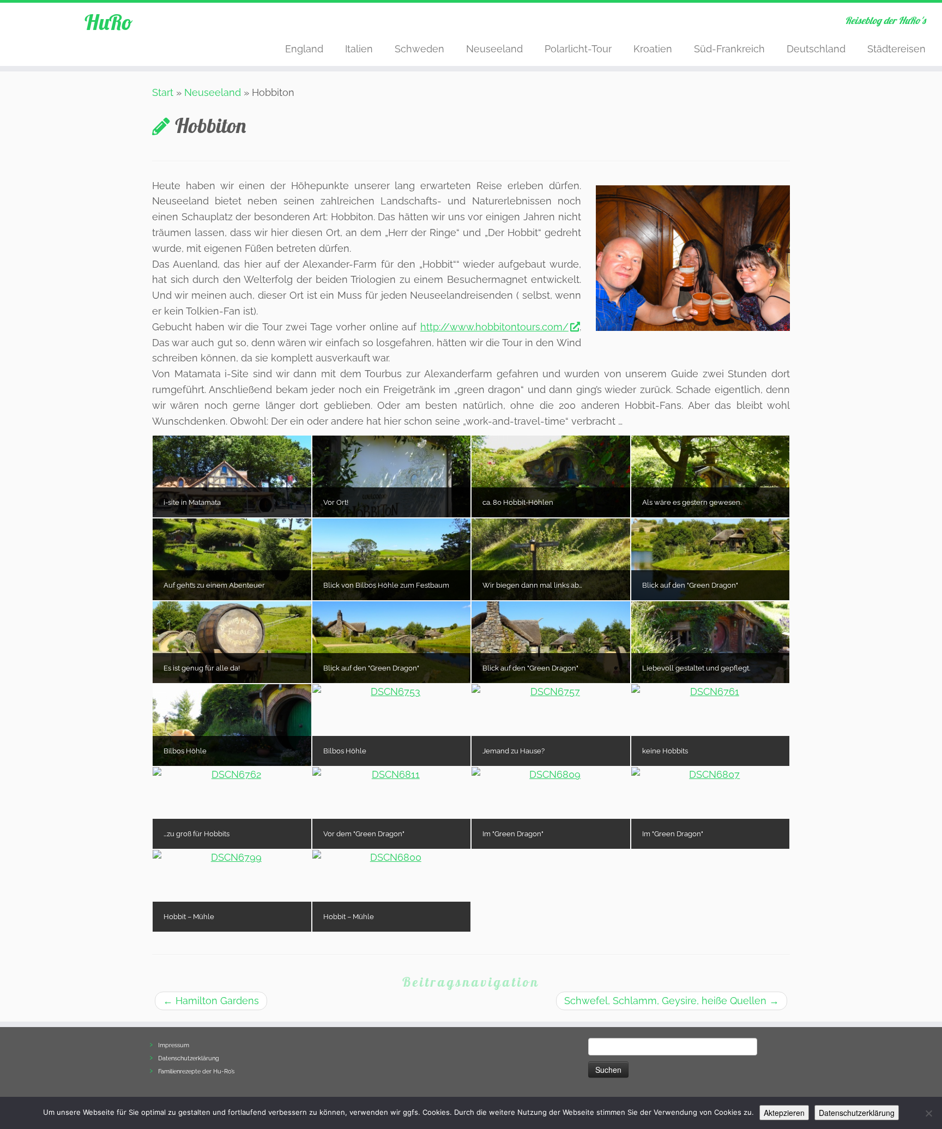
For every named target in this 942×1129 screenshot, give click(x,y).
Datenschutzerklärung (188, 1058)
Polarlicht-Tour (578, 49)
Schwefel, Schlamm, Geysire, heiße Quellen (671, 1000)
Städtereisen (896, 49)
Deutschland (816, 49)
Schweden (419, 49)
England (304, 49)
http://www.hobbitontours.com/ (494, 327)
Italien (359, 49)
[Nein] (928, 1113)
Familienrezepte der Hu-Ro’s (196, 1071)
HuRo (108, 22)
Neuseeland (494, 49)
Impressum (173, 1045)
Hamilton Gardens (211, 1000)
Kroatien (652, 49)
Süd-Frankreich (729, 49)
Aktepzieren (784, 1112)
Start (162, 92)
